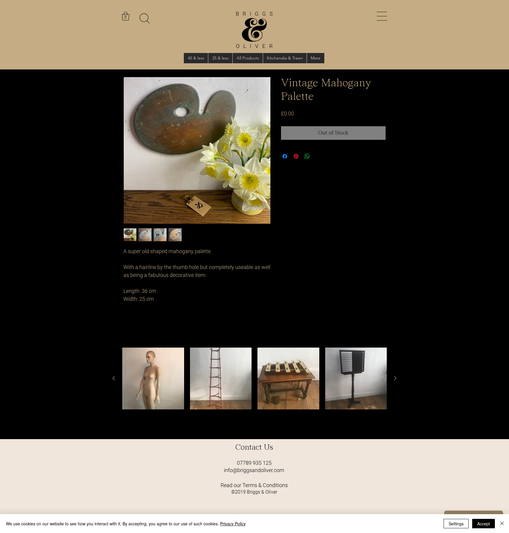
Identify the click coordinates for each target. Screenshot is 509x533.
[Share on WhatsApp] (307, 156)
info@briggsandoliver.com (254, 470)
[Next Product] (395, 378)
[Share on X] (318, 156)
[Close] (501, 523)
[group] (254, 390)
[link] (125, 16)
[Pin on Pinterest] (296, 156)
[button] (382, 16)
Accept (483, 524)
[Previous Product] (113, 378)
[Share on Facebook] (284, 156)
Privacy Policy (233, 524)
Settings (456, 524)
